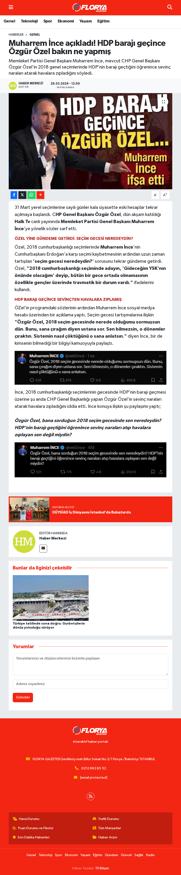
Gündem (111, 855)
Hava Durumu (29, 819)
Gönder (23, 697)
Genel (9, 21)
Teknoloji (29, 21)
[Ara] (169, 8)
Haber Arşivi (108, 837)
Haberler (16, 34)
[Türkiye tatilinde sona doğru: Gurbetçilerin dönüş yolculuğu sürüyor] (51, 598)
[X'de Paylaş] (22, 195)
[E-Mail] (43, 548)
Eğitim (103, 21)
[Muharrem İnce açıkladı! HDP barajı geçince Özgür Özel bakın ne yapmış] (91, 141)
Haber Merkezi (52, 538)
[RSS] (91, 796)
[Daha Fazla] (40, 195)
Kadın (150, 855)
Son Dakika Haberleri (33, 837)
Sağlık (138, 855)
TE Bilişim (102, 868)
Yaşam (85, 21)
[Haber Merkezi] (24, 541)
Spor (47, 21)
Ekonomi (66, 21)
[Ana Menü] (11, 8)
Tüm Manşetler (109, 828)
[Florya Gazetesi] (90, 7)
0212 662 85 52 (93, 768)
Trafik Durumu (108, 819)
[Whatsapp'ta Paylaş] (31, 195)
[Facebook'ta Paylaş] (14, 195)
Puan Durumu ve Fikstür (35, 828)
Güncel (126, 855)
